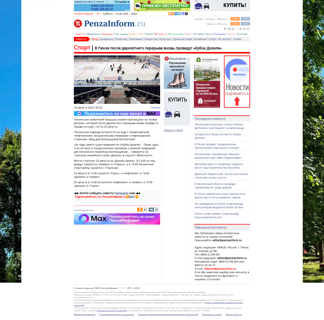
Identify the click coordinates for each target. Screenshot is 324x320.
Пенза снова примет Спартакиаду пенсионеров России (217, 215)
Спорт (213, 39)
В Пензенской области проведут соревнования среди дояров (215, 185)
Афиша (209, 34)
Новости (80, 34)
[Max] (117, 113)
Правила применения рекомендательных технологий (168, 314)
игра (91, 210)
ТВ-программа (176, 34)
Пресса (189, 34)
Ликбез (149, 34)
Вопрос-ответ (136, 34)
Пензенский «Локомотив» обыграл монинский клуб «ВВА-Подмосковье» (218, 155)
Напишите (121, 193)
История (198, 34)
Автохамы (107, 34)
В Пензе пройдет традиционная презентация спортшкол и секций (217, 146)
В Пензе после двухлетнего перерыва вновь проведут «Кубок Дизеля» (158, 48)
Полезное (219, 34)
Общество (151, 39)
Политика (121, 39)
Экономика (136, 39)
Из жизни (224, 39)
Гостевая (243, 34)
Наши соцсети (234, 314)
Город (94, 39)
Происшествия (182, 39)
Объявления (93, 34)
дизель (85, 210)
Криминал (200, 39)
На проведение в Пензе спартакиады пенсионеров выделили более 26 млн (219, 205)
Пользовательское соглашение (116, 314)
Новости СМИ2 (173, 130)
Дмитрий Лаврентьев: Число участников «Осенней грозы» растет (221, 175)
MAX (131, 196)
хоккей (77, 210)
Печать (155, 107)
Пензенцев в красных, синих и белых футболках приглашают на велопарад (219, 126)
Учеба (237, 39)
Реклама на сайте (212, 314)
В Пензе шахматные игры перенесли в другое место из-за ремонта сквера (220, 195)
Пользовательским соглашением (111, 310)
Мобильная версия (84, 314)
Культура (165, 39)
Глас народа (121, 34)
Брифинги (106, 39)
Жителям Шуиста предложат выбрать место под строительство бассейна (219, 165)
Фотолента (160, 34)
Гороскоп (231, 34)
